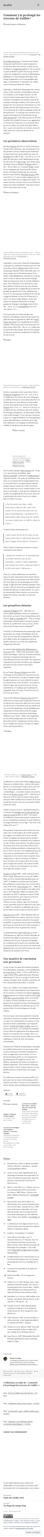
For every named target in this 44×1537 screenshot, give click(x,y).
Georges (9, 874)
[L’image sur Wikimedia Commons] (22, 37)
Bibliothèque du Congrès (21, 461)
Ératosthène (24, 307)
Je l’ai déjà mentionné (11, 61)
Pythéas (21, 268)
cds (37, 1371)
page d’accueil (20, 69)
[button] (14, 112)
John (28, 933)
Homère (13, 146)
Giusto (26, 775)
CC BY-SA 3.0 (22, 256)
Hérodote (7, 157)
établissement (33, 476)
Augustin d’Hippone (11, 611)
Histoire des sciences (9, 1373)
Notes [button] (6, 1158)
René (9, 915)
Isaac (11, 972)
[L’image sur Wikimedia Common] (22, 442)
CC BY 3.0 (33, 54)
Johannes (27, 698)
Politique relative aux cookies (24, 1528)
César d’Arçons (23, 886)
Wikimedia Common (18, 466)
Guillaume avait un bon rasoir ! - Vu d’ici (23, 1403)
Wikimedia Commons (9, 258)
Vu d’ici (7, 5)
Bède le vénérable (16, 618)
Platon (29, 164)
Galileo (34, 781)
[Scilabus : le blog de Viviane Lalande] (11, 1107)
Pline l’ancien (26, 470)
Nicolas (18, 794)
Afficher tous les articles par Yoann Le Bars (23, 1364)
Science (30, 1371)
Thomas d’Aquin (20, 672)
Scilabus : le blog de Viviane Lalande (9, 1115)
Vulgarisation (7, 1375)
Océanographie (21, 1373)
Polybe (25, 304)
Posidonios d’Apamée (11, 394)
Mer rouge (22, 162)
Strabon (6, 407)
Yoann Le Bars (20, 1371)
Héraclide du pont (28, 174)
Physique (29, 1373)
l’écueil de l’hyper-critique (20, 1026)
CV (31, 71)
